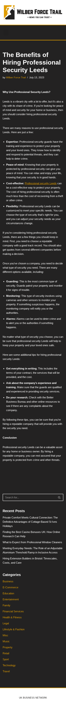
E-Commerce (10, 587)
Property (7, 647)
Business (8, 581)
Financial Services (13, 611)
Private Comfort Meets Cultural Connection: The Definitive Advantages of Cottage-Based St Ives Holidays (30, 521)
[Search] (59, 497)
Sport (6, 659)
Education (8, 593)
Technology (9, 665)
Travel (6, 671)
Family (6, 605)
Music (6, 641)
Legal (6, 623)
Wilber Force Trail (16, 77)
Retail (6, 653)
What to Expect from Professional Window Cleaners (32, 542)
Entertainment (11, 599)
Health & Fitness (12, 617)
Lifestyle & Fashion (13, 629)
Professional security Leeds (41, 183)
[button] (6, 32)
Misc (5, 635)
